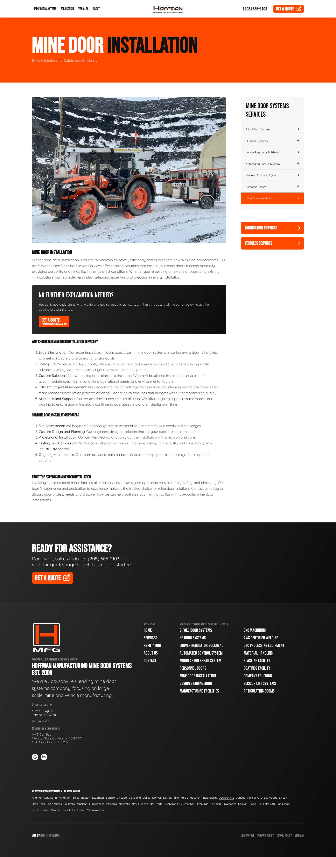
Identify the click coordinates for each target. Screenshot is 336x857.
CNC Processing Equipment (264, 645)
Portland (215, 804)
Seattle (55, 810)
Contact (150, 661)
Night (43, 835)
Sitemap (299, 835)
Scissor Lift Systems (260, 683)
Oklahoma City (173, 804)
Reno (252, 804)
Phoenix (189, 804)
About (96, 9)
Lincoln (283, 797)
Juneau (240, 797)
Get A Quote (54, 321)
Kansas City (254, 797)
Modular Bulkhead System (262, 175)
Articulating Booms (259, 691)
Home (148, 630)
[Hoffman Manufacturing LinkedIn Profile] (44, 757)
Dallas (146, 797)
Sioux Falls (68, 810)
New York (156, 804)
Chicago (122, 797)
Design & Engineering (196, 683)
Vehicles (83, 9)
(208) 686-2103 (255, 9)
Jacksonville (226, 797)
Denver (156, 797)
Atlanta (36, 797)
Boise (76, 797)
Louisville (69, 804)
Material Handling (258, 653)
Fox (49, 835)
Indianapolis (209, 797)
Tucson (81, 810)
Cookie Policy (284, 835)
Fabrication (67, 9)
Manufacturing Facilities (199, 691)
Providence (229, 804)
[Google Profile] (35, 757)
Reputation (152, 645)
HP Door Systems (257, 141)
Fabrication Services (261, 228)
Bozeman (98, 797)
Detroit (167, 797)
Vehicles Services (258, 243)
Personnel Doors (256, 187)
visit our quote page (54, 564)
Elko (176, 797)
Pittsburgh (202, 804)
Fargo (184, 797)
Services (150, 638)
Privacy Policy (265, 835)
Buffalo (110, 797)
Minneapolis (96, 804)
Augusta (48, 797)
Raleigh (243, 804)
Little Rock (38, 804)
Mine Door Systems (45, 9)
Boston (85, 797)
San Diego (283, 804)
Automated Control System (263, 164)
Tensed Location (43, 705)
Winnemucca (95, 810)
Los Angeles (54, 804)
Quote (285, 9)
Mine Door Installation (259, 198)
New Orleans (140, 804)
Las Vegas (270, 797)
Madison (82, 804)
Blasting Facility (257, 661)
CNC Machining (255, 630)
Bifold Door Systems (258, 129)
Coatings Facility (257, 668)
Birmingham (63, 797)
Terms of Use (247, 835)
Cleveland (135, 797)
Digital (56, 835)
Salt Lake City (266, 804)
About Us (151, 653)
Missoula (111, 804)
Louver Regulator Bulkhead (262, 152)
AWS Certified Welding (261, 638)
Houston (195, 797)
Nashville (124, 804)
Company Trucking (258, 676)
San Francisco (40, 810)
